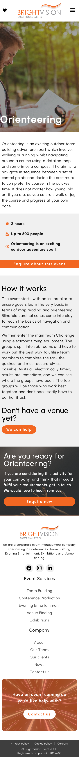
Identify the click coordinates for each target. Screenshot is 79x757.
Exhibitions (39, 620)
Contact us (39, 672)
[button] (73, 10)
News (39, 664)
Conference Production (39, 598)
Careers (63, 743)
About (39, 642)
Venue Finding (39, 613)
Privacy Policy (20, 743)
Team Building (39, 591)
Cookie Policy (43, 743)
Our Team (39, 650)
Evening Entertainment (39, 605)
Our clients (39, 657)
